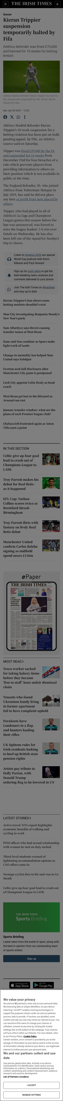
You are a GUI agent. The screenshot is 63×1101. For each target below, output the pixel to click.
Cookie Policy (30, 1036)
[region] (31, 1045)
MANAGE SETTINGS (31, 1095)
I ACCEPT (31, 1085)
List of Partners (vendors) (16, 1076)
